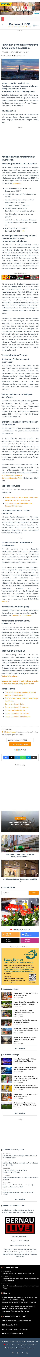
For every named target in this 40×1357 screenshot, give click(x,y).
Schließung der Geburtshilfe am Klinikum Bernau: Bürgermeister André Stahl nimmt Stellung (26, 1078)
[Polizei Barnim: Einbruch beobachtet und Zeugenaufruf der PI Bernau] (6, 1070)
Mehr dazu (17, 183)
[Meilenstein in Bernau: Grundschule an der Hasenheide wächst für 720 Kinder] (6, 1031)
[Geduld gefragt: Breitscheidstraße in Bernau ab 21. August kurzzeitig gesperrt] (6, 1040)
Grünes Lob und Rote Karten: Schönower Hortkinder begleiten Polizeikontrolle (24, 1013)
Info (23, 231)
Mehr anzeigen (20, 1048)
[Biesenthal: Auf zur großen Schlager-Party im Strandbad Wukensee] (6, 1061)
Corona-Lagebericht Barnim (15, 710)
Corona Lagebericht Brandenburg (17, 707)
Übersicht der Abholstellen (22, 616)
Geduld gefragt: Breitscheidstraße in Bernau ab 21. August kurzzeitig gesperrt (25, 1039)
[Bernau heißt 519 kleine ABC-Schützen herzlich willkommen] (6, 996)
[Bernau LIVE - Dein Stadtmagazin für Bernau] (19, 25)
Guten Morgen (10, 732)
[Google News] (20, 750)
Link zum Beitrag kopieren (20, 744)
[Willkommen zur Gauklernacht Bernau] (20, 36)
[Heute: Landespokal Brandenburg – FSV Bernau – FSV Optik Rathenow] (6, 1105)
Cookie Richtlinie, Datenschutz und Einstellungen (20, 1348)
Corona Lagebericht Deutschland (17, 713)
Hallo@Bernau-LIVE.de (22, 1245)
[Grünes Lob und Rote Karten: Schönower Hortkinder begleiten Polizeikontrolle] (6, 1013)
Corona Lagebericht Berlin (14, 704)
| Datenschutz (31, 1345)
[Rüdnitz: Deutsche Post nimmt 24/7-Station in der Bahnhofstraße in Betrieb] (6, 1088)
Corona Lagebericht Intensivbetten (17, 717)
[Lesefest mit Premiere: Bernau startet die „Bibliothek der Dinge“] (6, 1022)
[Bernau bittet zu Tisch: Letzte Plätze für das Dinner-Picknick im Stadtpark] (6, 1004)
